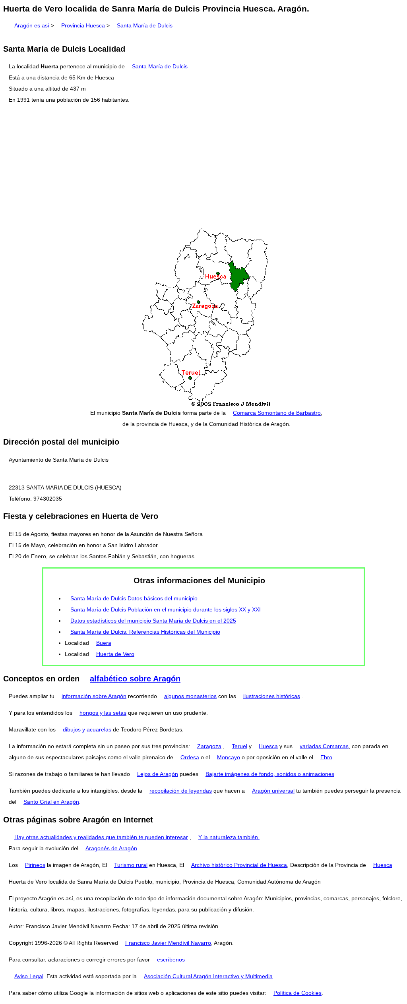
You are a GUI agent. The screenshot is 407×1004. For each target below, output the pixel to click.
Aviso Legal (28, 976)
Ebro (326, 757)
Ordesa (189, 757)
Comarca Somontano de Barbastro (277, 413)
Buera (103, 643)
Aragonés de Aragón (111, 848)
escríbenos (171, 959)
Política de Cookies (297, 993)
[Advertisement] (203, 166)
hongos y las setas (102, 713)
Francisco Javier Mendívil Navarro (168, 943)
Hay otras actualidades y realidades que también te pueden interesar (101, 837)
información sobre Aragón (94, 696)
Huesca (268, 746)
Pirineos (35, 865)
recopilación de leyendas (180, 790)
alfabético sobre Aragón (135, 678)
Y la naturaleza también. (229, 837)
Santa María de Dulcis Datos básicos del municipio (134, 598)
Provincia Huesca (83, 25)
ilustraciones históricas (271, 696)
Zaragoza (209, 746)
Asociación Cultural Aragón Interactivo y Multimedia (208, 976)
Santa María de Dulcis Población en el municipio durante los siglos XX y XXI (165, 609)
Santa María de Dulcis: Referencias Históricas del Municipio (145, 632)
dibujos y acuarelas (87, 729)
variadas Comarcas (324, 746)
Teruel (239, 746)
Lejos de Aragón (157, 774)
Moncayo (228, 757)
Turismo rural (130, 865)
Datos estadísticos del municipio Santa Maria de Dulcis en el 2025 (153, 620)
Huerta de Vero (115, 654)
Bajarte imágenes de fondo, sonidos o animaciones (269, 774)
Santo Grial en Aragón (51, 802)
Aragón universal (273, 790)
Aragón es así (31, 25)
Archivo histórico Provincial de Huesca (239, 865)
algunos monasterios (190, 696)
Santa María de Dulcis (144, 25)
